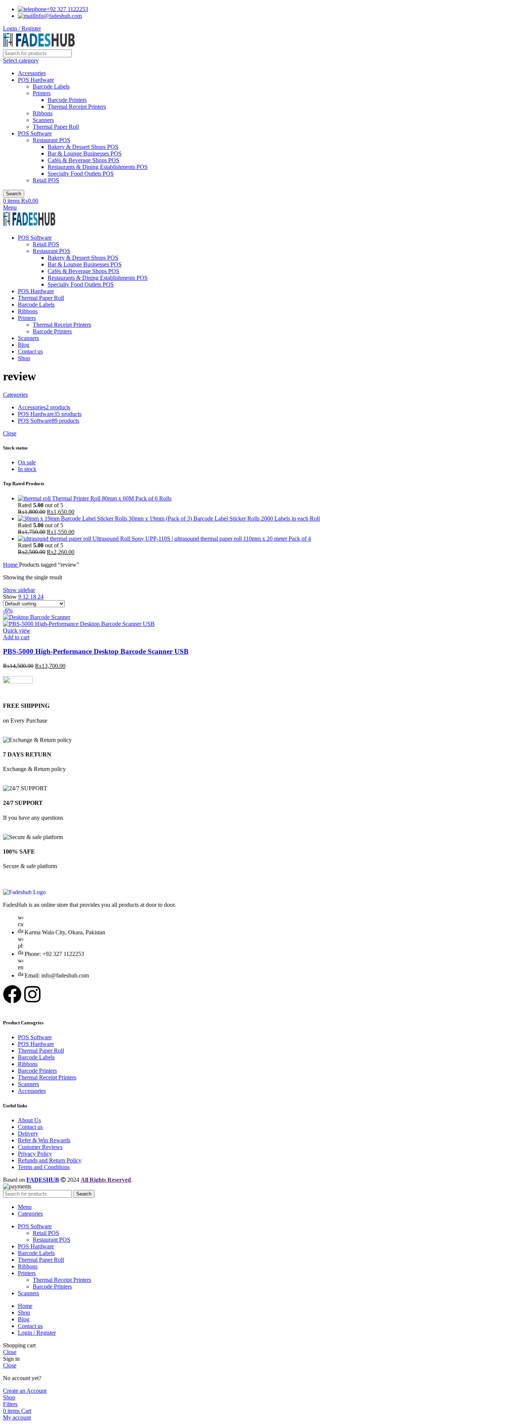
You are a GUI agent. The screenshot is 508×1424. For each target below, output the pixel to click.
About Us (29, 1120)
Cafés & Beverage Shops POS (83, 160)
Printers (42, 93)
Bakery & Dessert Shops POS (83, 147)
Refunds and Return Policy (49, 1160)
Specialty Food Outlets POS (81, 173)
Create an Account (24, 1391)
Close (9, 433)
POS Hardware (36, 80)
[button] (16, 637)
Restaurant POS (51, 140)
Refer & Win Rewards (44, 1140)
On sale (27, 462)
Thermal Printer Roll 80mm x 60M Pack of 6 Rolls (111, 498)
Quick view (16, 630)
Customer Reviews (40, 1147)
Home (11, 564)
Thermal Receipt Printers (77, 106)
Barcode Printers (67, 100)
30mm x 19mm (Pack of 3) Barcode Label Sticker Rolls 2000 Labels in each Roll (224, 518)
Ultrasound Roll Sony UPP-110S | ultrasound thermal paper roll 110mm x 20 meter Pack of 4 (202, 538)
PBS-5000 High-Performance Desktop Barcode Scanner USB (96, 651)
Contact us (30, 1127)
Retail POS (46, 180)
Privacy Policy (35, 1154)
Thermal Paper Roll (56, 127)
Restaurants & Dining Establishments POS (98, 167)
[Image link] (24, 892)
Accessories (32, 73)
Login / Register (37, 1332)
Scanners (43, 120)
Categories (15, 394)
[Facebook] (12, 994)
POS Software (35, 133)
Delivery (28, 1133)
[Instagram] (32, 994)
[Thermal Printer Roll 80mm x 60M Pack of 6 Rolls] (35, 498)
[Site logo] (39, 46)
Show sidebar (19, 590)
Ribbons (42, 113)
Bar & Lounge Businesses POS (85, 153)
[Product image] (79, 624)
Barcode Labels (51, 86)
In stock (27, 469)
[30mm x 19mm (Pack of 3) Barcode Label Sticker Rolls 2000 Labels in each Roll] (73, 518)
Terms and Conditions (44, 1167)
